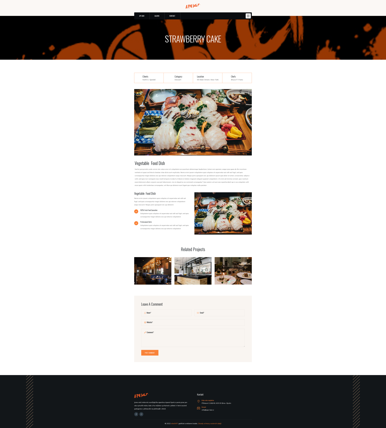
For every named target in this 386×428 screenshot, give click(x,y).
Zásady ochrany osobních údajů (209, 423)
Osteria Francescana (153, 272)
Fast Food (193, 276)
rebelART (175, 423)
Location (200, 76)
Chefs (233, 76)
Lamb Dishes (193, 272)
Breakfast (233, 276)
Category (178, 76)
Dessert (178, 79)
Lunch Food (153, 276)
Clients (145, 76)
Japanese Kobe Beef (233, 272)
